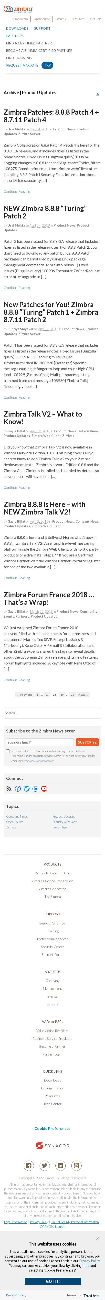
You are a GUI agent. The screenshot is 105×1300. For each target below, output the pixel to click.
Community (88, 611)
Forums (61, 19)
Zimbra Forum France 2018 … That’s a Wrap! (49, 598)
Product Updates (17, 436)
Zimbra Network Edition (52, 873)
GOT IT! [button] (53, 1281)
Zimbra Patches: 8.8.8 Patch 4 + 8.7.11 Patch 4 (51, 116)
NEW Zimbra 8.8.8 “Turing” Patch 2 (45, 212)
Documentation (52, 1088)
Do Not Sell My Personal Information (75, 1222)
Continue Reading (17, 191)
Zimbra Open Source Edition (52, 881)
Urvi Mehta (16, 129)
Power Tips (59, 827)
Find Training (19, 58)
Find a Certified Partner (29, 43)
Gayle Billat (16, 431)
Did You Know (87, 431)
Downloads (17, 28)
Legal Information (15, 1222)
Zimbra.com (20, 19)
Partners (22, 616)
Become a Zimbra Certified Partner (39, 50)
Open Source (42, 19)
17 (47, 694)
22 (72, 694)
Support (42, 28)
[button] (97, 1238)
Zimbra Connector (52, 889)
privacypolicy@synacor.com (37, 760)
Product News (64, 129)
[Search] (93, 712)
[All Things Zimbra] (18, 10)
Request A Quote (22, 65)
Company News (87, 521)
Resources (78, 19)
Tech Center (52, 1104)
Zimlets (68, 436)
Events (9, 616)
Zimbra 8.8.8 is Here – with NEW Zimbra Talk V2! (44, 508)
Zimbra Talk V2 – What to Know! (43, 418)
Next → (83, 694)
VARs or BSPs (52, 1021)
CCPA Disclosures (52, 1227)
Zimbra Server (29, 134)
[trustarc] (91, 1295)
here (86, 1265)
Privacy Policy (39, 1222)
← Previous (24, 694)
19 (62, 694)
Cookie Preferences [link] (52, 1128)
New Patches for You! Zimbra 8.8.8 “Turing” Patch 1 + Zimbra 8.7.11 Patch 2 (51, 312)
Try (47, 65)
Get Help (95, 19)
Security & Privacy (64, 822)
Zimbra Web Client (46, 436)
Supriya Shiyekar (20, 329)
